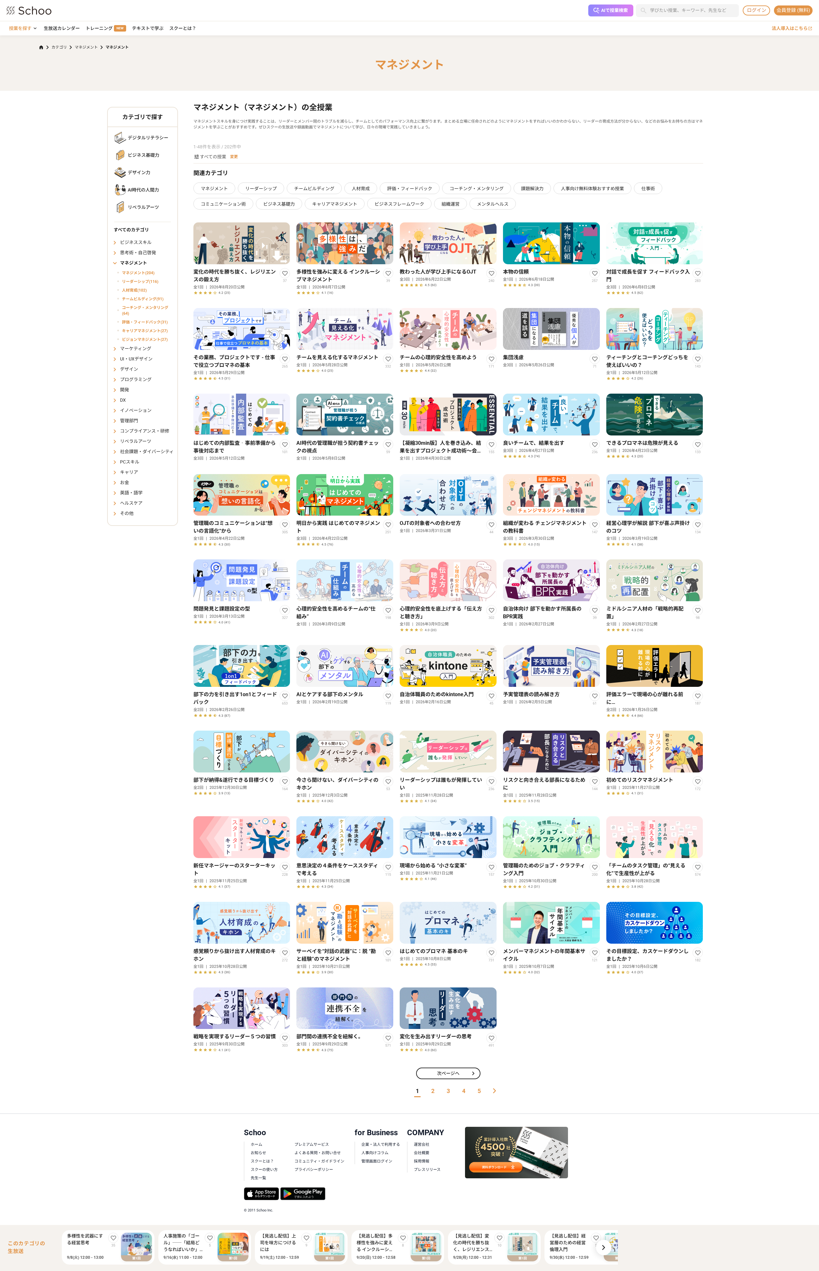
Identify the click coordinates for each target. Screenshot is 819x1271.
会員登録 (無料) (793, 10)
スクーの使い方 (264, 1169)
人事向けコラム (374, 1153)
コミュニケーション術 (223, 204)
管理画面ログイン (376, 1161)
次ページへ (457, 1073)
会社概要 (421, 1153)
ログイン (756, 10)
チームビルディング (314, 188)
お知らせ (258, 1153)
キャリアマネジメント (334, 204)
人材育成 (361, 188)
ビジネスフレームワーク (399, 204)
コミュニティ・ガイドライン (319, 1161)
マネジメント (86, 47)
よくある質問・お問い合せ (317, 1153)
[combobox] (694, 10)
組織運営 (451, 204)
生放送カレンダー (62, 28)
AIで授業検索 (614, 10)
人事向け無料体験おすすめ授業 (592, 188)
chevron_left (56, 1247)
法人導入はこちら (792, 28)
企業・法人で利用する (380, 1144)
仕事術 (648, 188)
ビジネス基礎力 (279, 204)
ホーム (256, 1144)
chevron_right (604, 1247)
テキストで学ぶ (147, 28)
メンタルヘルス (492, 204)
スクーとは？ (182, 28)
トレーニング (105, 28)
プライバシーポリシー (313, 1169)
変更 (234, 156)
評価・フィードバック (409, 188)
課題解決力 (532, 188)
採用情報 (421, 1161)
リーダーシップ (261, 188)
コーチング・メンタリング (477, 188)
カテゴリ (59, 47)
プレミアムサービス (311, 1144)
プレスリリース (427, 1169)
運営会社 (421, 1144)
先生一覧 (258, 1178)
